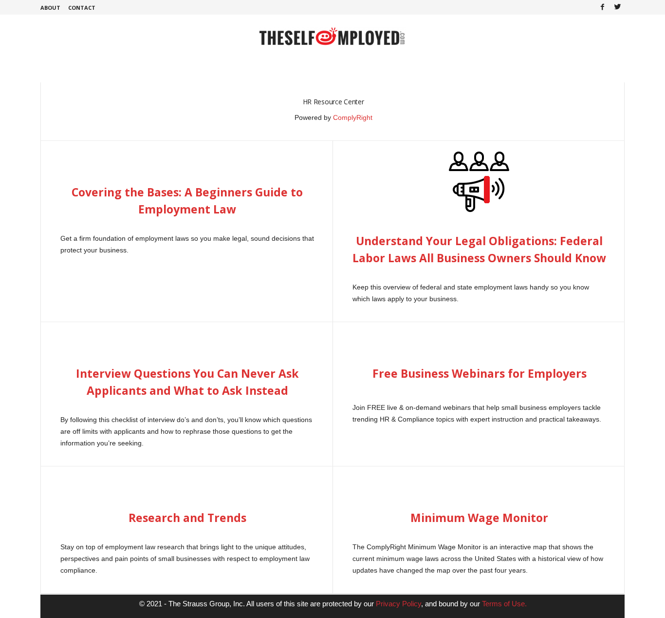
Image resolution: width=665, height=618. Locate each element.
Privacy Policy (398, 603)
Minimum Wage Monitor (479, 517)
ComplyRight (352, 117)
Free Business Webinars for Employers (479, 373)
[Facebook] (602, 7)
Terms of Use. (504, 603)
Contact (81, 7)
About (50, 7)
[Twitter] (617, 7)
